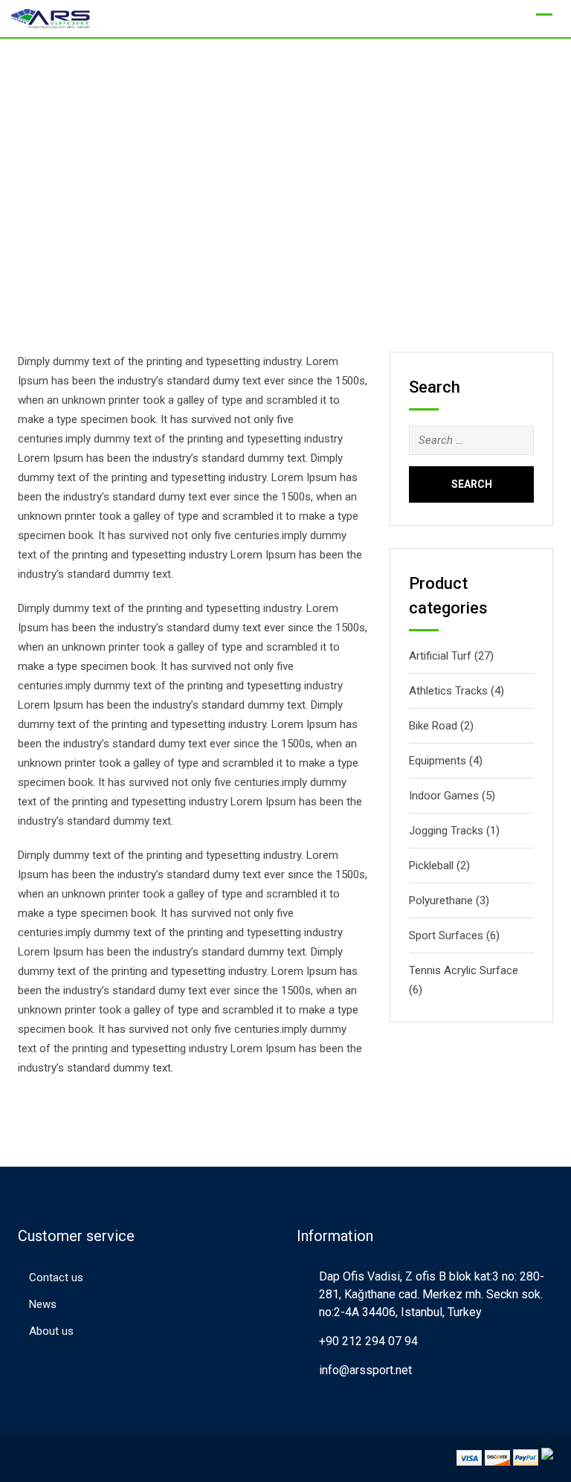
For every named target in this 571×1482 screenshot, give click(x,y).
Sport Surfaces (446, 935)
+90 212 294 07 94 (368, 1341)
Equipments (437, 760)
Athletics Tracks (448, 690)
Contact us (56, 1277)
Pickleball (431, 865)
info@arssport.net (365, 1370)
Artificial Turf (440, 656)
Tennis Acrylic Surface (463, 970)
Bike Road (433, 725)
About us (51, 1331)
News (43, 1304)
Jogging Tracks (446, 830)
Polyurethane (441, 900)
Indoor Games (444, 795)
